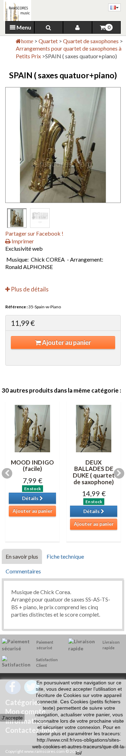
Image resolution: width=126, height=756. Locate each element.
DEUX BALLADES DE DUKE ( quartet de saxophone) (94, 472)
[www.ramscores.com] (15, 10)
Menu (23, 27)
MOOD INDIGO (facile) (32, 466)
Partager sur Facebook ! (34, 233)
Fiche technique (65, 556)
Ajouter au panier (66, 342)
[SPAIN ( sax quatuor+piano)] (17, 218)
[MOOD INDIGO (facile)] (32, 428)
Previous (7, 473)
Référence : (16, 306)
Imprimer (22, 241)
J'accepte (12, 718)
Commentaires (23, 571)
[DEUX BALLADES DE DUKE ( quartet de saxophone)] (93, 428)
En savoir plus (22, 556)
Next (119, 473)
